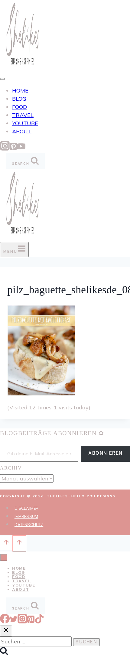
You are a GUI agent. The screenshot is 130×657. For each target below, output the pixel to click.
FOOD (19, 106)
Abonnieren (105, 453)
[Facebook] (5, 621)
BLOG (19, 98)
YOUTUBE (25, 123)
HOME (20, 90)
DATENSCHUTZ (29, 524)
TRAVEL (23, 115)
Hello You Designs (93, 496)
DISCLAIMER (26, 508)
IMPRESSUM (26, 516)
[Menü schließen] (3, 557)
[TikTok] (39, 621)
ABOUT (21, 131)
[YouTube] (21, 148)
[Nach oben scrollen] (6, 543)
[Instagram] (5, 148)
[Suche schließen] (6, 631)
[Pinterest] (13, 148)
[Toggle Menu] (2, 79)
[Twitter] (14, 621)
